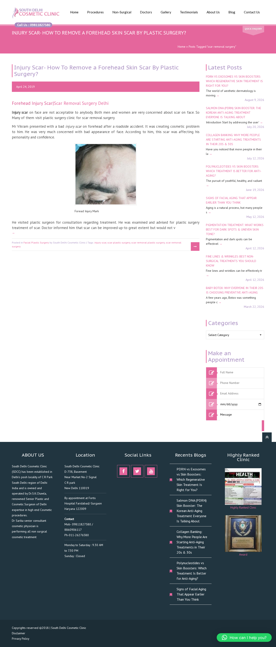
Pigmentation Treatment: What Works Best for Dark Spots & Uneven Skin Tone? (234, 229)
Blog (231, 12)
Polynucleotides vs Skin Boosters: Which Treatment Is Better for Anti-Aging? (233, 171)
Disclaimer (18, 633)
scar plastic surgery (118, 242)
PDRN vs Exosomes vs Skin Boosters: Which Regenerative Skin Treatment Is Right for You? (234, 81)
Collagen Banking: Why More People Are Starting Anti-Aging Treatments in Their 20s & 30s (233, 139)
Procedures (95, 12)
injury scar (100, 242)
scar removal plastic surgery (148, 242)
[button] (244, 637)
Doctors (146, 12)
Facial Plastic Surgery (36, 242)
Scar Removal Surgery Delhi (81, 103)
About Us (213, 12)
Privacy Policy (20, 639)
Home (74, 12)
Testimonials (189, 12)
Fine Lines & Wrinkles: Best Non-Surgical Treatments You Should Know (231, 260)
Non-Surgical (121, 12)
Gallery (166, 12)
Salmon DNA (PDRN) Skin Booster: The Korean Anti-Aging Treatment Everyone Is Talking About (233, 112)
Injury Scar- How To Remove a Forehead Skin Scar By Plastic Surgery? (96, 70)
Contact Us (252, 12)
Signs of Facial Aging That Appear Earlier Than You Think (191, 594)
